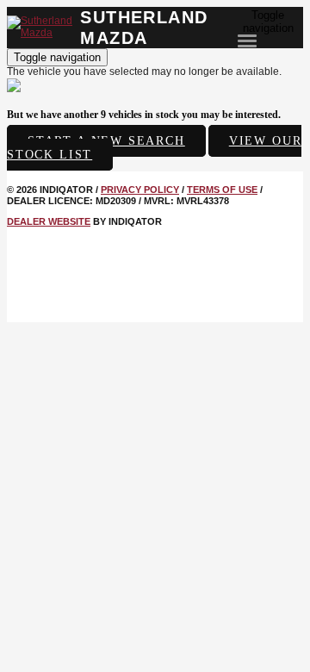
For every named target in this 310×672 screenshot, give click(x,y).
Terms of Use (222, 189)
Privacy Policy (140, 189)
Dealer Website (48, 221)
